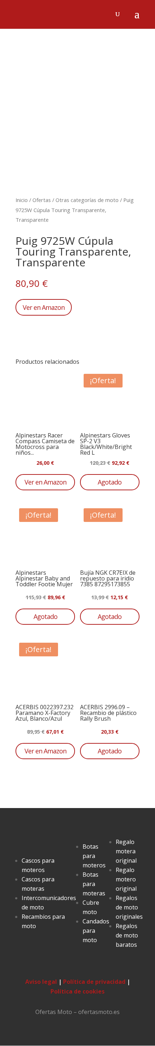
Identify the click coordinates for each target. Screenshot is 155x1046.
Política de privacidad (94, 982)
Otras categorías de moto (87, 199)
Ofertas (41, 199)
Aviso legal (41, 982)
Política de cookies (77, 991)
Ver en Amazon (44, 307)
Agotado (109, 482)
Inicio (21, 199)
